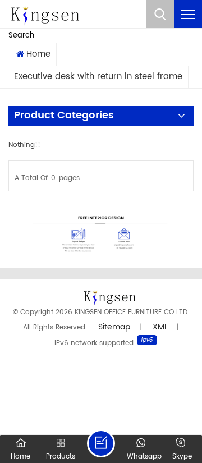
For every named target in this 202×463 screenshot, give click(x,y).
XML (160, 326)
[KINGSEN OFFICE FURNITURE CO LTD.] (44, 14)
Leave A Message (101, 443)
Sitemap (114, 326)
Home (38, 54)
